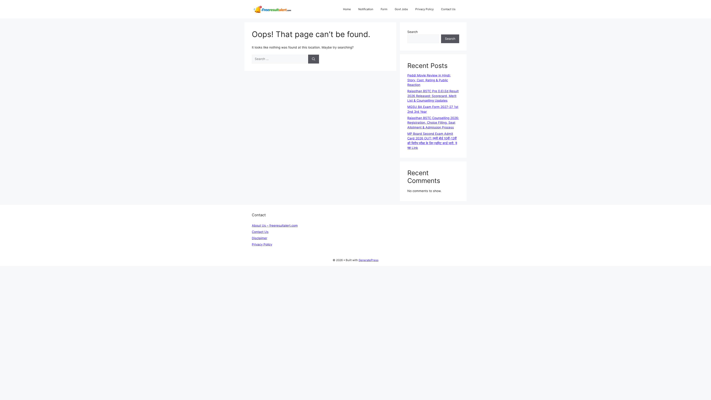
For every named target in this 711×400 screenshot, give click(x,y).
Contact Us (448, 9)
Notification (365, 9)
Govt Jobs (401, 9)
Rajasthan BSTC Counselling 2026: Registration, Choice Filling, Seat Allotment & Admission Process (433, 122)
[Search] (313, 59)
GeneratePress (368, 260)
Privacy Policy (424, 9)
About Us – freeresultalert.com (275, 225)
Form (384, 9)
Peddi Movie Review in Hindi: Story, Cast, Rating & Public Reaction (429, 80)
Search (412, 32)
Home (347, 9)
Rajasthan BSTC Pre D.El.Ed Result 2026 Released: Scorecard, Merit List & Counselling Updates (433, 95)
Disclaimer (259, 238)
